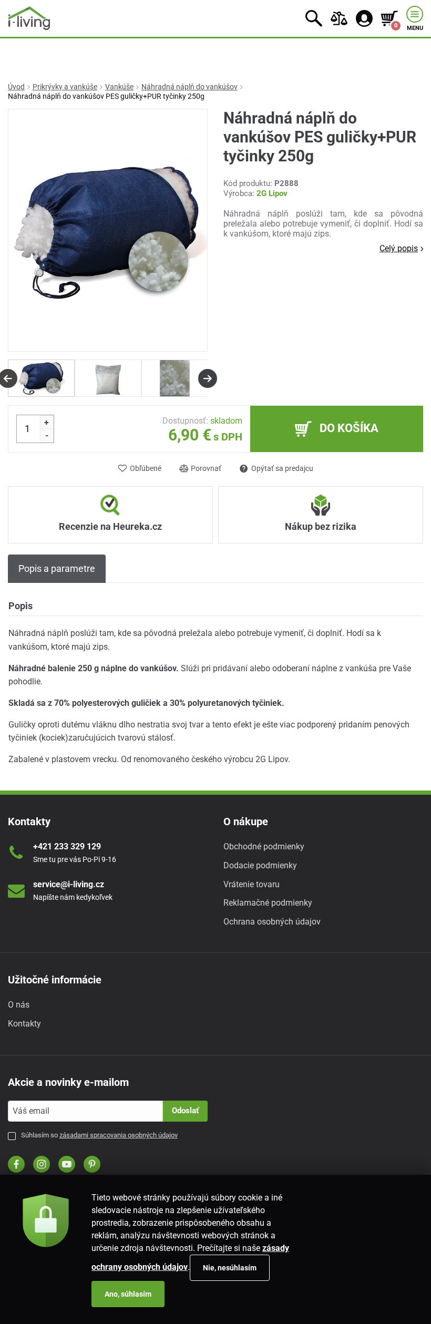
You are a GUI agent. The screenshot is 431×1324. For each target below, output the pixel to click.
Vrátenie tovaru (251, 884)
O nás (18, 1005)
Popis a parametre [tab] (56, 568)
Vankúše (119, 87)
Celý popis (398, 248)
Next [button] (207, 378)
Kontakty (24, 1024)
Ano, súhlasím (128, 1294)
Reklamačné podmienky (267, 903)
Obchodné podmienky (263, 846)
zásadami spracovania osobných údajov (118, 1135)
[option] (41, 378)
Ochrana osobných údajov (272, 922)
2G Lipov (272, 193)
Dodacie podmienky (260, 865)
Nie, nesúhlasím (229, 1268)
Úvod (16, 87)
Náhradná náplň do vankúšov (189, 87)
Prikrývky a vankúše (65, 87)
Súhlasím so (99, 1135)
